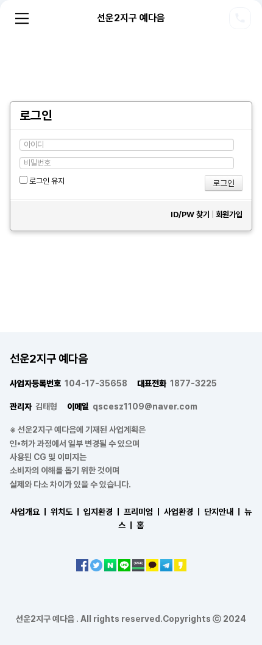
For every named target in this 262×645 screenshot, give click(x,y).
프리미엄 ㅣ (143, 512)
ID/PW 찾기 (190, 214)
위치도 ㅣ (66, 512)
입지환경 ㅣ (102, 512)
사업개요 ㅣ (29, 512)
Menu (22, 18)
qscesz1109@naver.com (132, 406)
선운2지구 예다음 (131, 18)
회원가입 (229, 214)
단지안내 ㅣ (223, 512)
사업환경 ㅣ (183, 512)
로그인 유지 (46, 181)
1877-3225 (177, 383)
